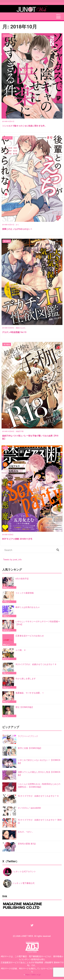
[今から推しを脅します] (9, 683)
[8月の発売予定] (9, 583)
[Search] (58, 550)
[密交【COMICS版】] (9, 711)
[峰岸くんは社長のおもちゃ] (9, 611)
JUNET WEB (27, 935)
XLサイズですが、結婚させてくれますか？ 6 (36, 664)
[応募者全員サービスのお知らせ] (9, 640)
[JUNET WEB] (32, 8)
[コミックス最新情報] (9, 597)
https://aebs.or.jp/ (33, 974)
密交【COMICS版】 (25, 707)
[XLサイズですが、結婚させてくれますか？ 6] (9, 668)
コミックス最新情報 (25, 592)
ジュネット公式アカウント (24, 871)
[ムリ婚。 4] (9, 654)
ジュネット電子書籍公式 (23, 883)
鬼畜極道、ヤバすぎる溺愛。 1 (29, 692)
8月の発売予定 (22, 578)
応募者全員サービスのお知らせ (30, 635)
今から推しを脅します (26, 678)
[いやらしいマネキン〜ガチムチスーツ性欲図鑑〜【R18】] (9, 626)
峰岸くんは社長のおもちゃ (28, 607)
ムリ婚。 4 (20, 649)
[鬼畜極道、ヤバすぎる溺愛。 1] (9, 697)
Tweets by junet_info (12, 559)
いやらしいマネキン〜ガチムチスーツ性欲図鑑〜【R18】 (38, 623)
